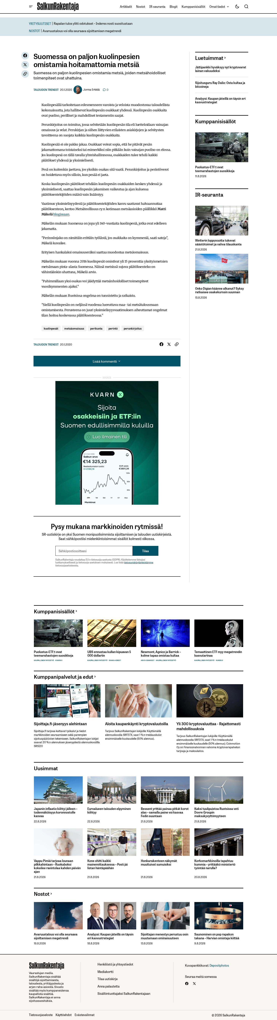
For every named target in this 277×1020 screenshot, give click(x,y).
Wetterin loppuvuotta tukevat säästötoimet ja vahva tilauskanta (218, 242)
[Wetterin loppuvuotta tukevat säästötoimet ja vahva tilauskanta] (221, 221)
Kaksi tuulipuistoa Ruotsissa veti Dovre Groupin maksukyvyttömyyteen (216, 812)
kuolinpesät (51, 328)
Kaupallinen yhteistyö (44, 660)
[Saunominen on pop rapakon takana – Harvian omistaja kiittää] (218, 916)
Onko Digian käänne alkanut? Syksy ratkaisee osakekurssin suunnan (219, 290)
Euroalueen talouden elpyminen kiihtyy (109, 810)
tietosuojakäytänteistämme (138, 562)
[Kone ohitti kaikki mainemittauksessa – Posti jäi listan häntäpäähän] (111, 842)
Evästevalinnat (84, 1014)
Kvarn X (58, 660)
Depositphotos (219, 965)
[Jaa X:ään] (25, 64)
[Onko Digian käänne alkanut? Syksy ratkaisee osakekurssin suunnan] (221, 269)
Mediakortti (105, 971)
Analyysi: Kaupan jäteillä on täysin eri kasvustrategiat (220, 100)
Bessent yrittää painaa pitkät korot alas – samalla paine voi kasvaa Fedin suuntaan (165, 812)
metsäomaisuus (74, 328)
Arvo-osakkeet (147, 660)
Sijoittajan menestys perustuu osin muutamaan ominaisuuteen (164, 936)
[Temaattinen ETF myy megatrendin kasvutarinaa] (218, 633)
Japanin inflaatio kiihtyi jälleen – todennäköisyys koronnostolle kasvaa (55, 812)
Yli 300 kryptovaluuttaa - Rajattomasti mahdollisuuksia (208, 726)
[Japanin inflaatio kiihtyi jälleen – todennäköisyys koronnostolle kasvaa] (58, 790)
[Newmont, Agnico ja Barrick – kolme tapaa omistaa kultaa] (165, 633)
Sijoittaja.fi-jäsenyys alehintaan (60, 723)
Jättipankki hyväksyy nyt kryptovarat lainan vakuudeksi (220, 69)
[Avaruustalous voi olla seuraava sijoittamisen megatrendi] (58, 916)
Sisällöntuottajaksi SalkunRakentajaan (123, 993)
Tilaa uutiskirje (107, 978)
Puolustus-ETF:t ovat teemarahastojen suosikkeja (215, 168)
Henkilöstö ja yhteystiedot (115, 964)
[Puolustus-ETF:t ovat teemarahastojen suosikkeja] (221, 147)
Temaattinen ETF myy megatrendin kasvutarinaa (218, 653)
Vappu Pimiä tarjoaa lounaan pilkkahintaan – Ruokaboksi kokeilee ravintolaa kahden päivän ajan (57, 866)
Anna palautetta (108, 986)
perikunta (96, 328)
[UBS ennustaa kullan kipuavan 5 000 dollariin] (111, 633)
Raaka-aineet (115, 660)
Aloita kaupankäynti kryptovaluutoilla (136, 723)
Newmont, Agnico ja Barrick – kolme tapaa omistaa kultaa (161, 653)
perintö (113, 328)
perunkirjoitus (133, 328)
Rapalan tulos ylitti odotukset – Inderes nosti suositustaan (93, 23)
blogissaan (61, 214)
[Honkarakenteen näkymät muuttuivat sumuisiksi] (165, 842)
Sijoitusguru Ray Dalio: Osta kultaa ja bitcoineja (220, 84)
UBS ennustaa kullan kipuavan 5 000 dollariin (109, 653)
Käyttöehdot (64, 1014)
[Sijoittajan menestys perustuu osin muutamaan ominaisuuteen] (165, 916)
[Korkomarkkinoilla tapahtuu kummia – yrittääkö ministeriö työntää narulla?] (218, 842)
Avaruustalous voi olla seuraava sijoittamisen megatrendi (82, 30)
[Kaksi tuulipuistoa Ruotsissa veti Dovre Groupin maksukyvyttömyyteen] (218, 790)
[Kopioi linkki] (25, 73)
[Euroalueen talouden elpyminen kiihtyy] (111, 790)
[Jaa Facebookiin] (25, 55)
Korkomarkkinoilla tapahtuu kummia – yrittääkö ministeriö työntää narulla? (214, 864)
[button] (30, 6)
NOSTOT (34, 30)
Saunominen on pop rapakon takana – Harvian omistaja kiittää (216, 936)
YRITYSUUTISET (40, 23)
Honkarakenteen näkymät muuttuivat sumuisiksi (159, 862)
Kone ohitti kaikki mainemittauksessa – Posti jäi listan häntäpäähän (107, 864)
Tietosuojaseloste (41, 1014)
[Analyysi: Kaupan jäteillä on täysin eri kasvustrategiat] (111, 916)
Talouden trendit (46, 89)
